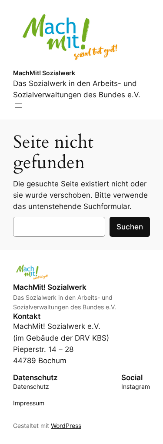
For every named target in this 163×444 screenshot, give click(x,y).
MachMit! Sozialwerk (44, 72)
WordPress (66, 425)
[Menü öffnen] (18, 105)
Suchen (129, 226)
